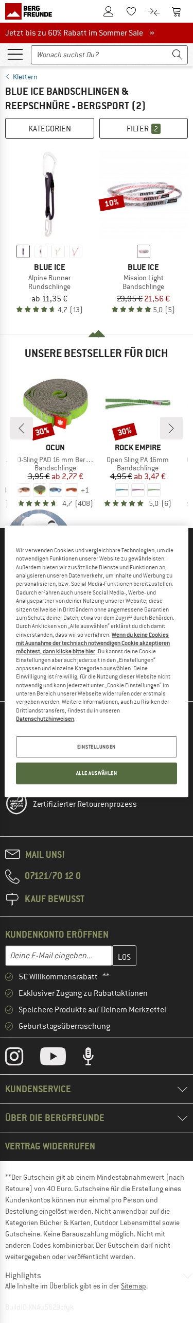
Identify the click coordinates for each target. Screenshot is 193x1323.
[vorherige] (21, 428)
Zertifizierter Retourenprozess (85, 804)
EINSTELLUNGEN (96, 746)
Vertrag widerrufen (50, 1146)
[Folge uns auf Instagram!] (22, 1058)
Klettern (25, 76)
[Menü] (15, 53)
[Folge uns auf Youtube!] (60, 1058)
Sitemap (133, 1286)
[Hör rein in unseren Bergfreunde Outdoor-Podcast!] (96, 1058)
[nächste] (171, 428)
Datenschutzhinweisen (45, 718)
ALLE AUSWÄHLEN (96, 773)
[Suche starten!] (177, 54)
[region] (96, 661)
